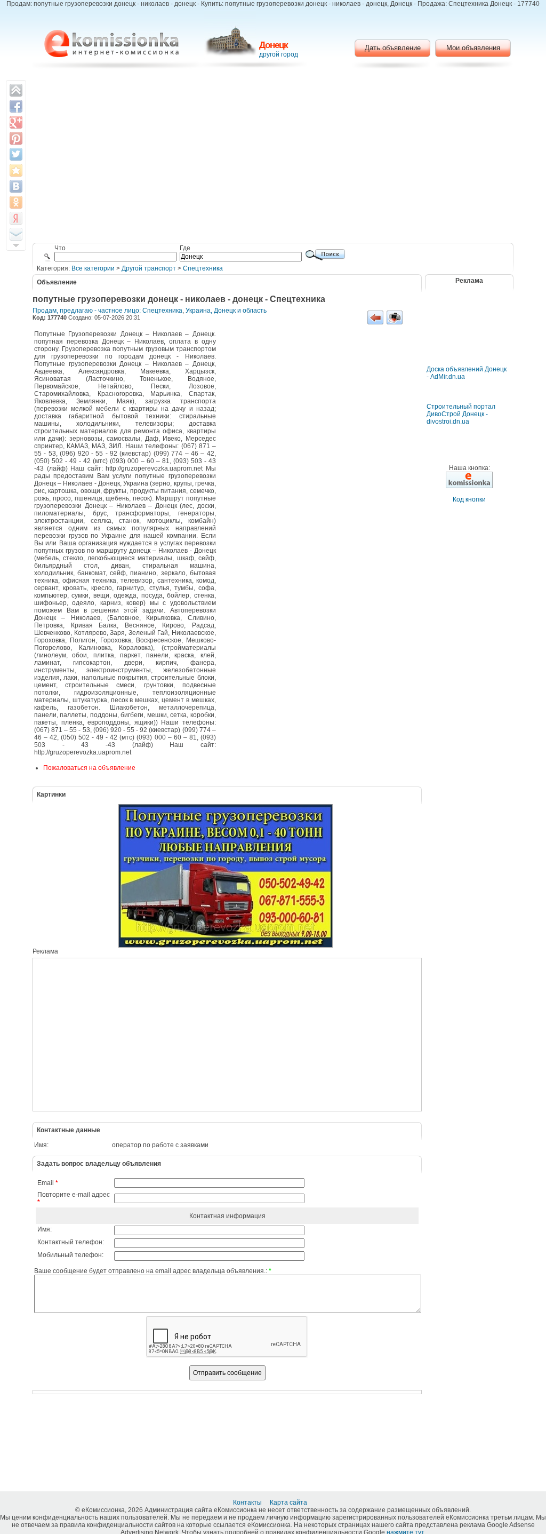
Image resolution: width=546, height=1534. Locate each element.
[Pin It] (16, 138)
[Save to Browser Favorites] (16, 170)
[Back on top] (16, 90)
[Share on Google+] (16, 122)
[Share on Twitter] (16, 154)
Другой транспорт (149, 268)
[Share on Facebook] (16, 106)
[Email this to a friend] (16, 234)
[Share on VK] (16, 186)
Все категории (93, 268)
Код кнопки (469, 499)
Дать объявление (393, 48)
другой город (278, 54)
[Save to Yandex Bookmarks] (16, 218)
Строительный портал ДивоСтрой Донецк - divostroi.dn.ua (461, 414)
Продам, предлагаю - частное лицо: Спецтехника (107, 310)
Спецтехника (203, 268)
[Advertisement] (273, 157)
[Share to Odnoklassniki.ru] (16, 202)
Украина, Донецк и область (226, 310)
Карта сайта (289, 1502)
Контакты (248, 1502)
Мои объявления (473, 48)
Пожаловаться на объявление (89, 768)
